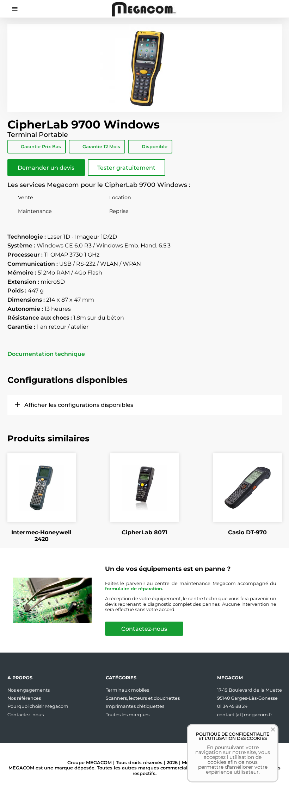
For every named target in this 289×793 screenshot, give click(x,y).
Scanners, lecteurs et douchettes (143, 698)
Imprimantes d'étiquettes (135, 706)
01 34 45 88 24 (232, 706)
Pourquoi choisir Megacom (37, 706)
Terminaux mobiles (127, 690)
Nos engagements (28, 690)
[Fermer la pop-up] (268, 735)
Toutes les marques (127, 714)
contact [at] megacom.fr (244, 714)
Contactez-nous (144, 628)
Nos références (24, 698)
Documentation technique (46, 354)
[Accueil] (145, 8)
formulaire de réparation (133, 588)
